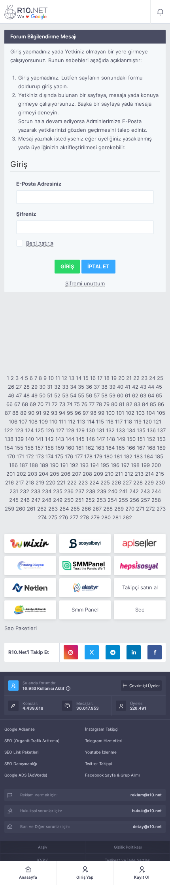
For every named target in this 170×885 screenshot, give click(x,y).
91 (39, 413)
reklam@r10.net (146, 794)
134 (131, 430)
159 (59, 447)
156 (29, 447)
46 (11, 395)
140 (29, 439)
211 (119, 474)
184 (148, 456)
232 (24, 491)
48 (26, 395)
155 (19, 447)
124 (29, 430)
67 (17, 404)
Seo (140, 609)
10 (51, 378)
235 (57, 491)
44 (151, 387)
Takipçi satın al (140, 587)
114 (90, 421)
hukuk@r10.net (147, 810)
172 (30, 456)
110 (53, 421)
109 (43, 421)
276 (63, 517)
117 (119, 421)
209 (98, 474)
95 (70, 413)
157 (39, 447)
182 (128, 456)
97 (86, 413)
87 (8, 413)
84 (145, 404)
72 (55, 404)
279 (95, 517)
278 (84, 517)
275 (52, 517)
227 (127, 482)
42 (135, 387)
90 (31, 413)
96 (78, 413)
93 (54, 413)
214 (149, 474)
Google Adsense (19, 729)
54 (73, 395)
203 (32, 474)
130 (90, 430)
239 (101, 491)
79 (107, 404)
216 (9, 482)
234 (46, 491)
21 (129, 378)
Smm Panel (85, 609)
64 (151, 395)
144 (70, 439)
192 (74, 465)
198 (135, 465)
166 (131, 447)
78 (99, 404)
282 (127, 517)
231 (13, 491)
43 (143, 387)
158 (49, 447)
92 (46, 413)
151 (141, 439)
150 (131, 439)
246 (25, 500)
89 (23, 413)
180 (108, 456)
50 (42, 395)
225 (105, 482)
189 (44, 465)
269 (119, 508)
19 (114, 378)
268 (108, 508)
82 (129, 404)
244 (156, 491)
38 (104, 387)
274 (42, 517)
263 (53, 508)
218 (29, 482)
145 (80, 439)
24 (152, 378)
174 (49, 456)
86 (161, 404)
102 (130, 413)
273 (161, 508)
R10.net (26, 12)
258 (156, 500)
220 (50, 482)
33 (65, 387)
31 (50, 387)
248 (46, 500)
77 (91, 404)
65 (159, 395)
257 (145, 500)
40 (120, 387)
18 (107, 378)
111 (62, 421)
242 (134, 491)
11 (57, 378)
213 (139, 474)
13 (71, 378)
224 (94, 482)
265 (75, 508)
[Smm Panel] (85, 543)
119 (138, 421)
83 (137, 404)
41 (127, 387)
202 (21, 474)
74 (69, 404)
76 (84, 404)
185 (159, 456)
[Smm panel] (85, 565)
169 (161, 447)
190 (54, 465)
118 (128, 421)
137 (161, 430)
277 (74, 517)
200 (156, 465)
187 (23, 465)
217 (19, 482)
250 (69, 500)
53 (65, 395)
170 (11, 456)
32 (57, 387)
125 (39, 430)
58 (104, 395)
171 (20, 456)
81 (122, 404)
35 (81, 387)
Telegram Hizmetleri (103, 740)
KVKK (42, 860)
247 (35, 500)
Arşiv (42, 847)
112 (72, 421)
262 (42, 508)
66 (9, 404)
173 (40, 456)
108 (33, 421)
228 (138, 482)
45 (159, 387)
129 (80, 430)
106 (13, 421)
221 (61, 482)
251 (79, 500)
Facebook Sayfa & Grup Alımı (112, 775)
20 (121, 378)
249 (57, 500)
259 (9, 508)
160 (70, 447)
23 (144, 378)
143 (59, 439)
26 (11, 387)
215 (159, 474)
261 (31, 508)
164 (110, 447)
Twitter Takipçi (98, 763)
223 (83, 482)
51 (50, 395)
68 (25, 404)
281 (116, 517)
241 (123, 491)
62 (135, 395)
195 (104, 465)
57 (97, 395)
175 (59, 456)
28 (26, 387)
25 (160, 378)
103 (140, 413)
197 (125, 465)
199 (145, 465)
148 (110, 439)
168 (151, 447)
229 (149, 482)
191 (64, 465)
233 (35, 491)
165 (120, 447)
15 (86, 378)
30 (42, 387)
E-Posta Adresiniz (38, 183)
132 (110, 430)
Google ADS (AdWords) (25, 775)
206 (65, 474)
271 (140, 508)
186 (13, 465)
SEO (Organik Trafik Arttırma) (32, 740)
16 (93, 378)
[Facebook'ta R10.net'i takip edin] (154, 652)
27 (19, 387)
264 (64, 508)
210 (109, 474)
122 (8, 430)
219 (40, 482)
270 (129, 508)
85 (153, 404)
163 (100, 447)
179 (98, 456)
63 (143, 395)
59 (112, 395)
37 (97, 387)
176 (69, 456)
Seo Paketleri (20, 628)
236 (69, 491)
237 (79, 491)
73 (62, 404)
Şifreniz (26, 214)
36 (89, 387)
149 (121, 439)
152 (151, 439)
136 (151, 430)
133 (120, 430)
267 (97, 508)
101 (120, 413)
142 (49, 439)
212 (129, 474)
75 (77, 404)
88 (15, 413)
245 (14, 500)
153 (161, 439)
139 (19, 439)
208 (87, 474)
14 (78, 378)
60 (120, 395)
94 (62, 413)
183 (138, 456)
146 (90, 439)
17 (99, 378)
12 (64, 378)
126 (49, 430)
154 (8, 447)
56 (89, 395)
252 (90, 500)
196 (115, 465)
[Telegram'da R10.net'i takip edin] (113, 652)
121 (157, 421)
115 (100, 421)
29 (34, 387)
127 (60, 430)
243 (145, 491)
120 (147, 421)
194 (94, 465)
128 (70, 430)
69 (33, 404)
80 (114, 404)
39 (112, 387)
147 (100, 439)
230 (160, 482)
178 (88, 456)
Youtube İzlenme (101, 752)
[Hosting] (30, 565)
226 (116, 482)
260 (20, 508)
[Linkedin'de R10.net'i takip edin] (134, 652)
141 (39, 439)
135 (141, 430)
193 (84, 465)
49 (34, 395)
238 (90, 491)
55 (81, 395)
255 (123, 500)
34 (73, 387)
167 (141, 447)
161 (80, 447)
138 (9, 439)
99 (101, 413)
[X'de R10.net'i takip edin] (92, 652)
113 (81, 421)
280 (106, 517)
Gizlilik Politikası (128, 847)
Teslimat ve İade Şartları (127, 860)
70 (40, 404)
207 (76, 474)
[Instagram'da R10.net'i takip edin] (71, 652)
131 (100, 430)
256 (134, 500)
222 (72, 482)
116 (109, 421)
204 (43, 474)
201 (10, 474)
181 (118, 456)
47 (19, 395)
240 (112, 491)
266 (86, 508)
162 (89, 447)
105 (161, 413)
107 (23, 421)
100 (110, 413)
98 (93, 413)
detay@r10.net (147, 826)
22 (136, 378)
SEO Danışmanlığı (20, 763)
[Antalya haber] (30, 609)
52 (57, 395)
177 (79, 456)
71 (47, 404)
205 (54, 474)
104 (150, 413)
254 (112, 500)
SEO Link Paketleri (21, 752)
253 (101, 500)
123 (19, 430)
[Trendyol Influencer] (30, 543)
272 (150, 508)
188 (33, 465)
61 (127, 395)
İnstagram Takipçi (101, 729)
